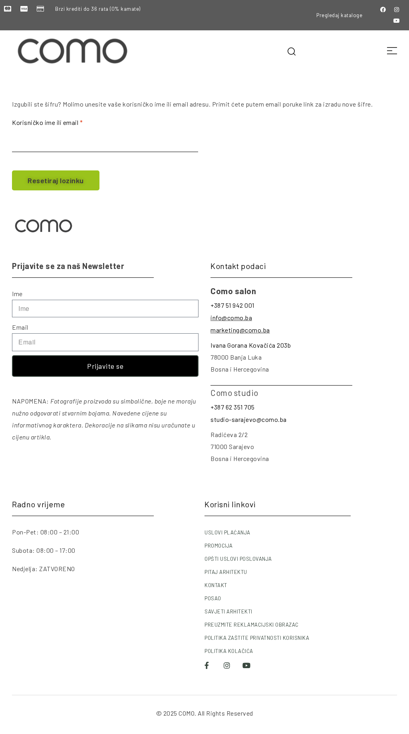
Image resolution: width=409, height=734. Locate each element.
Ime (17, 293)
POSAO (212, 598)
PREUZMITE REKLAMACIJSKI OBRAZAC (251, 624)
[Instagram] (396, 9)
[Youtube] (396, 20)
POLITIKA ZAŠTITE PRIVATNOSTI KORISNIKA (256, 638)
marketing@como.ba (240, 330)
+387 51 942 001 (232, 305)
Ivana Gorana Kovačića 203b (250, 345)
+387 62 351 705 (232, 407)
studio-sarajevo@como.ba (248, 419)
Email (20, 327)
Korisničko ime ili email (61, 121)
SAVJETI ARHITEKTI (228, 611)
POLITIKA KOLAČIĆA (228, 651)
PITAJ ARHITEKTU (225, 572)
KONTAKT (215, 585)
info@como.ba (231, 317)
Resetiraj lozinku (56, 180)
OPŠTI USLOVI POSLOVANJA (238, 559)
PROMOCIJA (218, 545)
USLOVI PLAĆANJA (227, 532)
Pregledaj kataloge (339, 15)
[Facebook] (383, 9)
